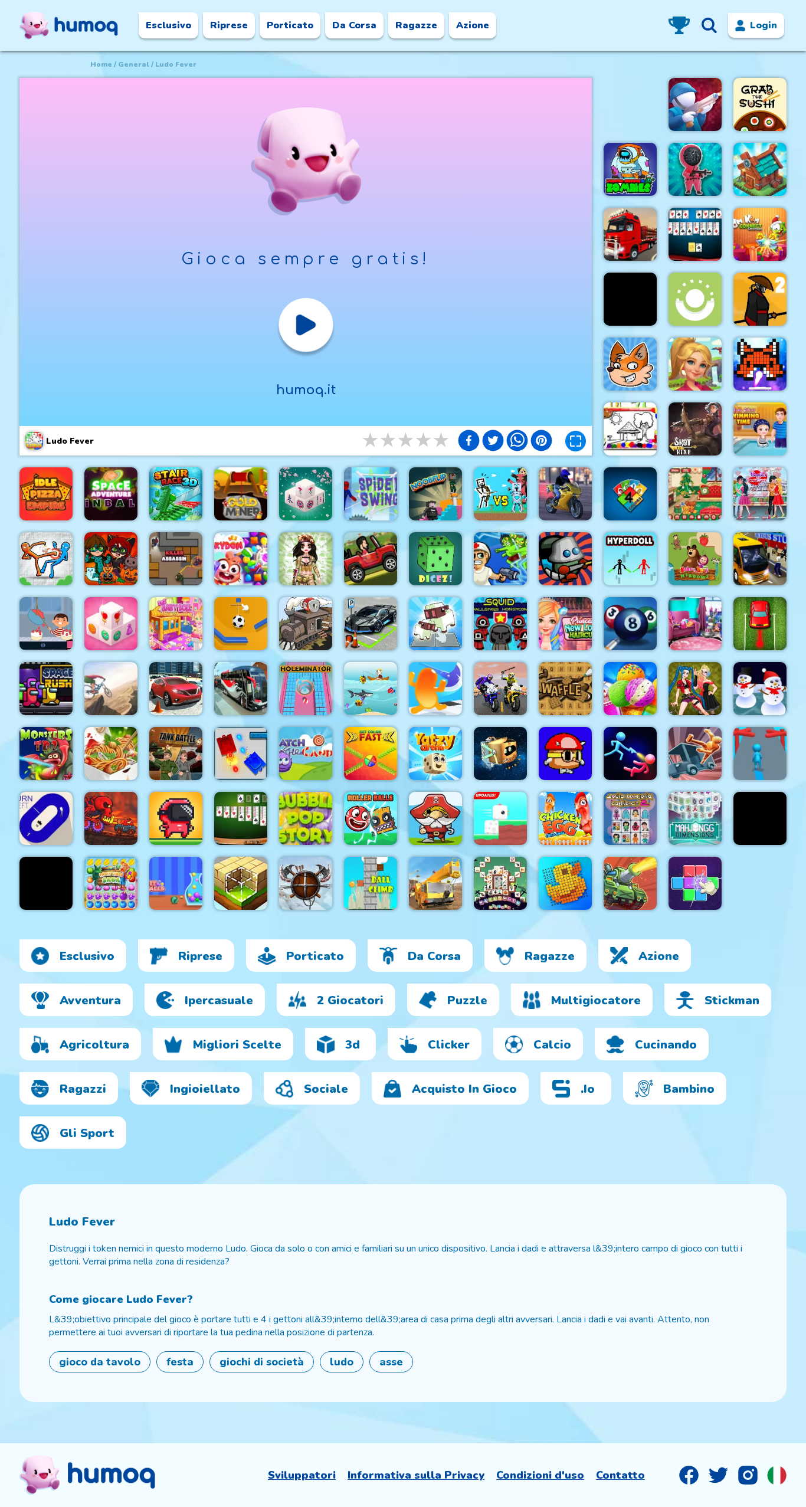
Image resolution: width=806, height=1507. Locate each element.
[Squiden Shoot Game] (695, 169)
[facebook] (469, 442)
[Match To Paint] (695, 883)
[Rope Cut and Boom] (240, 623)
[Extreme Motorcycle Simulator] (565, 493)
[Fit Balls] (175, 883)
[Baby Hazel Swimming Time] (760, 429)
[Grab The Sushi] (760, 104)
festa (180, 1362)
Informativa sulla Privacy (416, 1475)
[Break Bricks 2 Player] (760, 364)
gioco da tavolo (99, 1362)
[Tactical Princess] (305, 558)
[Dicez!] (435, 558)
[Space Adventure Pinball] (110, 493)
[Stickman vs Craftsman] (500, 493)
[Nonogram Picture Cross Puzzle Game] (565, 883)
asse (391, 1362)
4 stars (424, 440)
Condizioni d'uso (540, 1475)
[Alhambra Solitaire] (695, 234)
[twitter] (493, 442)
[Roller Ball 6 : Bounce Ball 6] (370, 818)
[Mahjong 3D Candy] (110, 623)
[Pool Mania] (630, 623)
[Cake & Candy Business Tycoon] (46, 623)
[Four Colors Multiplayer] (630, 493)
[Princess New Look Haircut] (565, 623)
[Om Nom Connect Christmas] (760, 234)
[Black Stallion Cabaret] (305, 623)
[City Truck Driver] (630, 234)
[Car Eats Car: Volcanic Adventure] (110, 818)
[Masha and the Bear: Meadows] (695, 558)
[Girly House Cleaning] (695, 623)
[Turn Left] (46, 818)
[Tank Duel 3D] (240, 753)
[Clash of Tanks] (630, 883)
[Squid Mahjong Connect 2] (630, 818)
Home (101, 64)
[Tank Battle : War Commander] (175, 753)
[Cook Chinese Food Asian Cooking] (110, 753)
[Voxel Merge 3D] (435, 623)
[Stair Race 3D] (175, 493)
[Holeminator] (305, 688)
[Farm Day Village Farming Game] (760, 818)
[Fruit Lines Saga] (110, 883)
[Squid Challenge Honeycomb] (500, 623)
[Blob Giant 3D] (435, 688)
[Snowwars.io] (760, 688)
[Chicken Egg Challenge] (565, 818)
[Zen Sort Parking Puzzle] (760, 623)
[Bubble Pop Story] (305, 818)
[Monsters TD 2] (46, 753)
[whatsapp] (517, 442)
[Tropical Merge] (695, 364)
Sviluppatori (302, 1475)
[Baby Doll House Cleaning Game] (175, 623)
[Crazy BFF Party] (695, 688)
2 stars (389, 440)
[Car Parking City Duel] (370, 623)
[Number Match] (630, 299)
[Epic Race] (760, 753)
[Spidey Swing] (370, 493)
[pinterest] (541, 442)
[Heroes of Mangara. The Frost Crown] (305, 883)
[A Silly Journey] (565, 753)
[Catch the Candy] (305, 753)
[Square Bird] (500, 818)
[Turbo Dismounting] (695, 753)
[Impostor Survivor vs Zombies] (630, 169)
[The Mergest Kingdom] (760, 169)
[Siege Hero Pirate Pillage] (435, 818)
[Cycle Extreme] (110, 688)
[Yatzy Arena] (435, 753)
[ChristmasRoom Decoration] (695, 493)
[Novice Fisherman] (370, 688)
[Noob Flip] (435, 493)
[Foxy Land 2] (630, 364)
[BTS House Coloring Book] (630, 429)
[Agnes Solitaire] (240, 818)
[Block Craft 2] (240, 883)
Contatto (620, 1475)
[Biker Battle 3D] (500, 688)
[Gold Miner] (240, 493)
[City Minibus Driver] (760, 558)
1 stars (371, 440)
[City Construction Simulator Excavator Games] (435, 883)
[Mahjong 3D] (305, 493)
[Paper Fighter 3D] (46, 558)
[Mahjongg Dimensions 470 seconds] (695, 818)
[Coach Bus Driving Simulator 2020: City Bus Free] (240, 688)
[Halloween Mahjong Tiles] (500, 883)
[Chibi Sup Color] (110, 558)
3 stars (406, 440)
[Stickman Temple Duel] (630, 753)
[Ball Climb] (370, 883)
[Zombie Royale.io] (500, 558)
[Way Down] (695, 299)
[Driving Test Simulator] (175, 688)
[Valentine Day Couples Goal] (760, 493)
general (133, 64)
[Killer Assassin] (175, 558)
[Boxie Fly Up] (500, 753)
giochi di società (261, 1362)
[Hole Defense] (695, 104)
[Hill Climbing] (370, 558)
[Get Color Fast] (370, 753)
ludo (341, 1362)
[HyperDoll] (630, 558)
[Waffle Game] (565, 688)
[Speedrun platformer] (175, 818)
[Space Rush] (46, 688)
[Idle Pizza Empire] (46, 493)
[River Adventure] (46, 883)
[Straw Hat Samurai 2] (760, 299)
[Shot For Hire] (695, 429)
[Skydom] (240, 558)
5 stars (442, 440)
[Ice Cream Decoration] (630, 688)
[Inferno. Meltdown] (565, 558)
